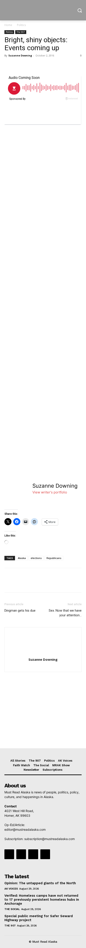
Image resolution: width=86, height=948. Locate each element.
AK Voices (11, 888)
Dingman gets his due (20, 611)
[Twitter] (19, 65)
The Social (12, 909)
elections (36, 558)
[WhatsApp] (39, 65)
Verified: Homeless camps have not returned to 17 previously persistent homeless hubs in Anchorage (41, 900)
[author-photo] (43, 653)
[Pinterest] (29, 65)
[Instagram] (21, 854)
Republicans (54, 558)
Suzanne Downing (20, 55)
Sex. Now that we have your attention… (65, 613)
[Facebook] (8, 65)
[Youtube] (45, 854)
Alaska (22, 558)
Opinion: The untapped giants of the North (40, 883)
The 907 (21, 32)
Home (8, 25)
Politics (21, 25)
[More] (49, 65)
